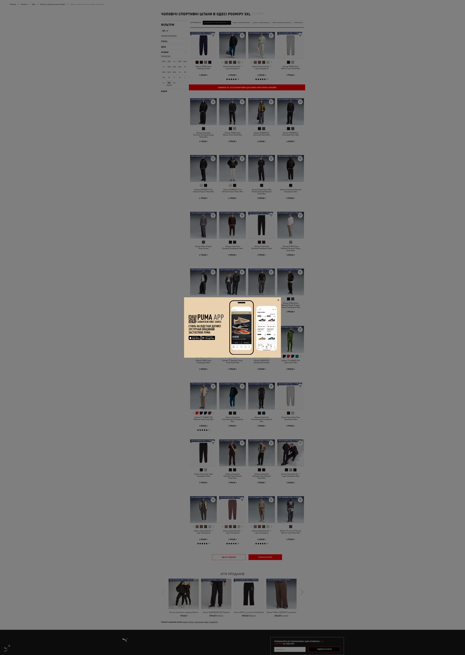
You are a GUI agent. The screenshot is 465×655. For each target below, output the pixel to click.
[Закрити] (278, 300)
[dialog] (232, 327)
